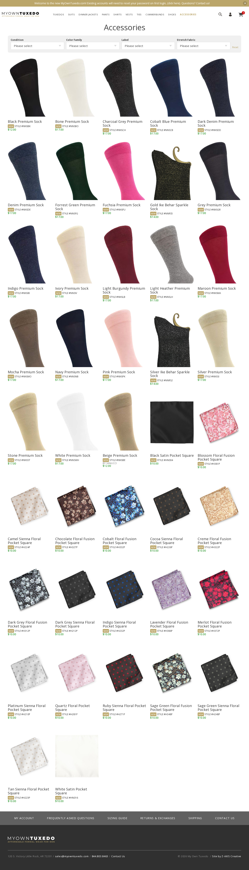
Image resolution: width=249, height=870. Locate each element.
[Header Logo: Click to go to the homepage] (20, 14)
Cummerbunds (155, 14)
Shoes (172, 14)
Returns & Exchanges (157, 818)
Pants (106, 14)
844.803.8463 (100, 856)
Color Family (74, 39)
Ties (139, 14)
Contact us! (203, 3)
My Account (230, 14)
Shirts (117, 14)
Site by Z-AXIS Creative (226, 856)
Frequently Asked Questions (70, 818)
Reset (235, 47)
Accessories (188, 14)
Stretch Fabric (186, 39)
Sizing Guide (117, 818)
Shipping (195, 818)
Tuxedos (58, 14)
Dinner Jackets (88, 14)
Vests (129, 14)
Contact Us (225, 818)
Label (125, 39)
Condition (17, 39)
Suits (71, 14)
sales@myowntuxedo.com (72, 856)
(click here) (173, 3)
